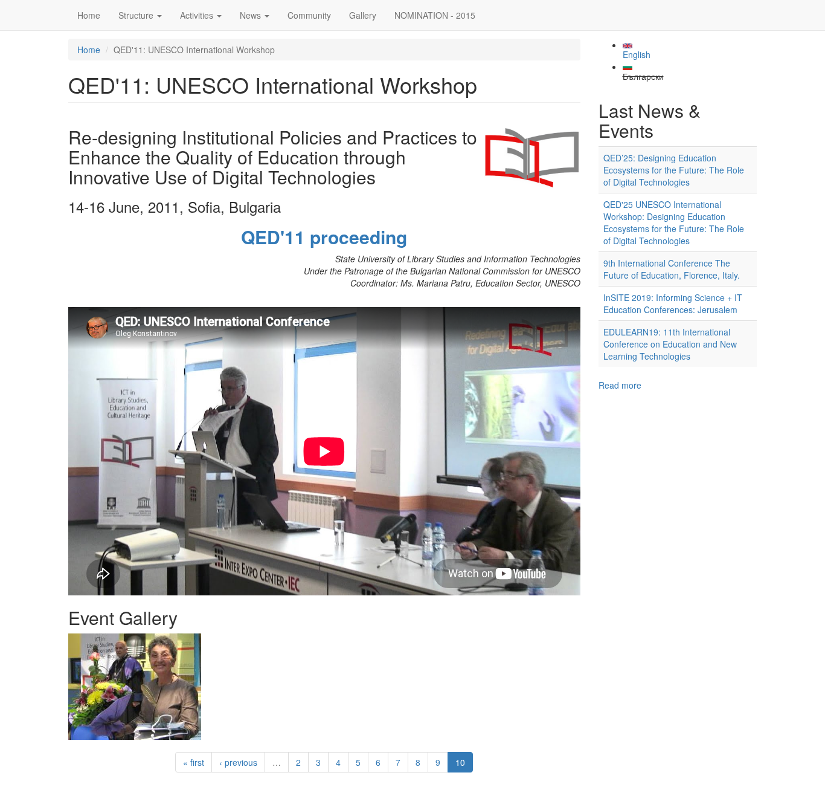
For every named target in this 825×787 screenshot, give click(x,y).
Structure (137, 15)
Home (88, 15)
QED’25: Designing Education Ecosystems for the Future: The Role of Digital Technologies (673, 170)
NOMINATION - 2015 (434, 15)
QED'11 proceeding (324, 237)
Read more (620, 385)
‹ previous (238, 762)
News (251, 15)
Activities (198, 15)
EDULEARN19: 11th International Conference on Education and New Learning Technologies (670, 344)
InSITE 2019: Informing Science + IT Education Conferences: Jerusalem (672, 303)
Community (309, 15)
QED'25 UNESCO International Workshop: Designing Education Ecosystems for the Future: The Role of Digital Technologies (673, 222)
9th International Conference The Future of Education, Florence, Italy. (671, 269)
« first (193, 762)
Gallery (362, 15)
